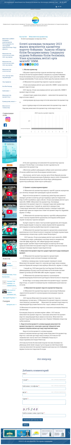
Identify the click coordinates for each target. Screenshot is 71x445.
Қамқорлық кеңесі (8, 101)
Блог (56, 2)
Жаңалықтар (10, 2)
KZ (58, 6)
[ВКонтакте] (20, 64)
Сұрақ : (26, 399)
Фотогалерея (44, 2)
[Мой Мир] (25, 64)
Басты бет (23, 37)
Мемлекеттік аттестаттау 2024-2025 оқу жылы (8, 55)
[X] (28, 64)
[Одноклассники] (23, 64)
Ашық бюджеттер (19, 2)
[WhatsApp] (33, 64)
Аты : (25, 374)
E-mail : (44, 380)
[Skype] (35, 64)
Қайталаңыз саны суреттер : (34, 413)
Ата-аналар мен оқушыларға (7, 76)
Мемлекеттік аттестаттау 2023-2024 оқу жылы (8, 63)
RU (60, 6)
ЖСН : (44, 392)
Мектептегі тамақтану (6, 106)
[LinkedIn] (30, 64)
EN (60, 2)
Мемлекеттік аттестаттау (6, 70)
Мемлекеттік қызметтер (33, 2)
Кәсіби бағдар (7, 86)
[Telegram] (37, 64)
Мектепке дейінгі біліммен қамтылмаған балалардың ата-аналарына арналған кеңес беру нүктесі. (9, 44)
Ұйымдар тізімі (9, 140)
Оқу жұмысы (6, 82)
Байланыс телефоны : (44, 386)
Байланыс (52, 2)
